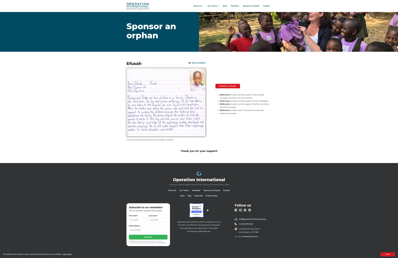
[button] (198, 6)
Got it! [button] (388, 254)
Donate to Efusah (227, 86)
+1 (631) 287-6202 (246, 224)
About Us (197, 6)
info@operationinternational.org (252, 219)
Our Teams (212, 6)
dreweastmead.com (250, 236)
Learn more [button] (67, 254)
